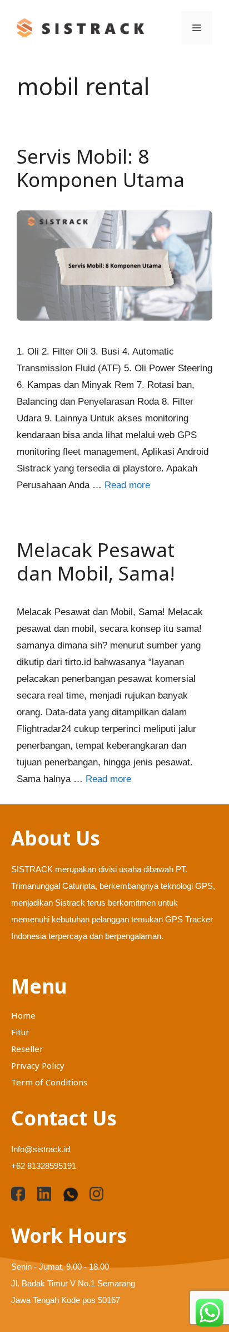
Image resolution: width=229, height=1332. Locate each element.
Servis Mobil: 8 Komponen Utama (101, 168)
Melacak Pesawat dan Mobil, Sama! (96, 561)
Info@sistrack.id (40, 1149)
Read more (127, 485)
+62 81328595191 (43, 1166)
